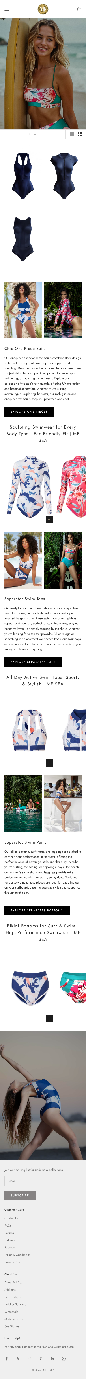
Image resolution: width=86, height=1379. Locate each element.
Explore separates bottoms (37, 910)
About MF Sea (13, 1282)
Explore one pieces (29, 412)
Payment (9, 1247)
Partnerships (12, 1297)
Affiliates (10, 1289)
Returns (9, 1233)
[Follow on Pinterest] (41, 1358)
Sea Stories (11, 1326)
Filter (32, 134)
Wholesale (11, 1311)
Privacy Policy (13, 1262)
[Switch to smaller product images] (80, 134)
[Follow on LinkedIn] (52, 1358)
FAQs (7, 1225)
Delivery (9, 1240)
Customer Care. (64, 1346)
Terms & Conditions (17, 1254)
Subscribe (20, 1195)
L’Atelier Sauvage (15, 1304)
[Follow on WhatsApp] (64, 1358)
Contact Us (11, 1218)
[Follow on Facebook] (6, 1358)
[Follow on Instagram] (29, 1358)
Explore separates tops (33, 662)
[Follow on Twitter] (18, 1358)
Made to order (13, 1319)
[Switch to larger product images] (72, 134)
